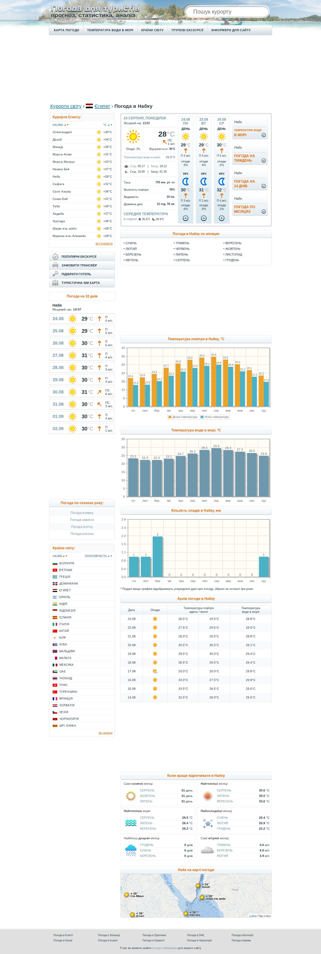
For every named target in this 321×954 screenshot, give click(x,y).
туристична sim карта (81, 283)
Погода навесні (82, 520)
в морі (248, 133)
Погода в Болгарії (242, 935)
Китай (64, 631)
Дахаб (57, 139)
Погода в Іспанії (107, 940)
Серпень (183, 260)
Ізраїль (64, 597)
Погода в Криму (241, 940)
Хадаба (58, 213)
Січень (131, 243)
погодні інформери (164, 948)
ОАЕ (62, 671)
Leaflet (252, 916)
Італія (64, 624)
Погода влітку (82, 526)
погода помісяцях (244, 209)
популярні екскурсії (79, 256)
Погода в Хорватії (153, 940)
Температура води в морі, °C (196, 430)
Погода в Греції (63, 940)
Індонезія (67, 610)
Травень (182, 243)
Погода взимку (82, 513)
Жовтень (232, 249)
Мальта (65, 658)
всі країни (105, 732)
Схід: (133, 166)
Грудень (232, 260)
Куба (63, 644)
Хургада (59, 221)
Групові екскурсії (188, 30)
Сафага (58, 184)
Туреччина (68, 691)
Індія (63, 604)
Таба (56, 206)
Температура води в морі (110, 30)
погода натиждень (244, 158)
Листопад (233, 254)
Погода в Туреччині (154, 935)
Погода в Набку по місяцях (196, 234)
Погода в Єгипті (63, 935)
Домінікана (68, 583)
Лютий (131, 249)
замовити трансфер (79, 265)
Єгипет (102, 106)
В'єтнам (65, 570)
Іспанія (65, 617)
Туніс (63, 685)
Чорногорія (69, 719)
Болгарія (66, 563)
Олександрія (62, 132)
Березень (133, 254)
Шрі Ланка (67, 725)
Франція (65, 698)
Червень (183, 249)
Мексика (66, 664)
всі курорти (104, 243)
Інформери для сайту (231, 30)
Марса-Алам (62, 154)
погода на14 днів (244, 184)
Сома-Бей (60, 199)
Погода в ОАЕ (195, 935)
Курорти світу (65, 106)
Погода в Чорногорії (199, 940)
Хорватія (66, 705)
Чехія (63, 712)
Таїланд (65, 678)
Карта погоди (66, 30)
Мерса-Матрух (64, 161)
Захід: (155, 166)
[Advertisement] (160, 69)
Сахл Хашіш (62, 191)
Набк (56, 176)
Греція (64, 576)
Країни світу (152, 30)
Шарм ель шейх (65, 228)
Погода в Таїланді (109, 935)
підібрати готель (76, 274)
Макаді (58, 147)
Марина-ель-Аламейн (69, 236)
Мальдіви (67, 651)
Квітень (132, 260)
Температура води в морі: (142, 157)
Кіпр (62, 637)
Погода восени (82, 533)
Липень (182, 254)
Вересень (233, 243)
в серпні (130, 219)
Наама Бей (61, 169)
